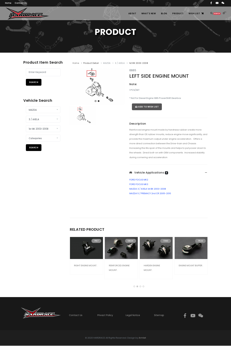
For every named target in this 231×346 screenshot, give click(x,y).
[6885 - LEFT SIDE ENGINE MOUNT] (97, 86)
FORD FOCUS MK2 (138, 179)
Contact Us (75, 315)
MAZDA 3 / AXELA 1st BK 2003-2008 (147, 188)
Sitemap (159, 315)
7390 (165, 240)
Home (76, 63)
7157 (96, 240)
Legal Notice (133, 315)
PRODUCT (177, 13)
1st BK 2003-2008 (138, 63)
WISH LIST (194, 13)
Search (33, 82)
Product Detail (91, 63)
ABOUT (132, 13)
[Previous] (73, 86)
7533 (200, 240)
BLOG (164, 13)
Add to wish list (148, 106)
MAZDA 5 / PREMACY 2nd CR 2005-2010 (150, 193)
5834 (130, 240)
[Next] (121, 86)
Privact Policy (105, 315)
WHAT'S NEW (148, 13)
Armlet (142, 337)
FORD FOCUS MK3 (138, 184)
